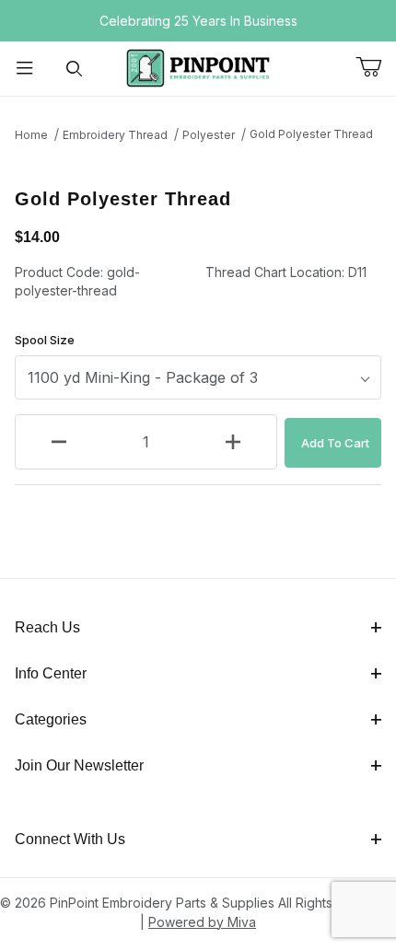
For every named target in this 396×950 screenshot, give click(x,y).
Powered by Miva (202, 922)
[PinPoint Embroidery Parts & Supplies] (198, 67)
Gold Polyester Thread (311, 134)
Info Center (51, 673)
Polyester (208, 135)
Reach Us (47, 627)
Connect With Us (70, 839)
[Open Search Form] (74, 68)
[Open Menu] (25, 68)
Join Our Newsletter (79, 765)
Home (31, 135)
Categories (51, 719)
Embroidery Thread (115, 135)
